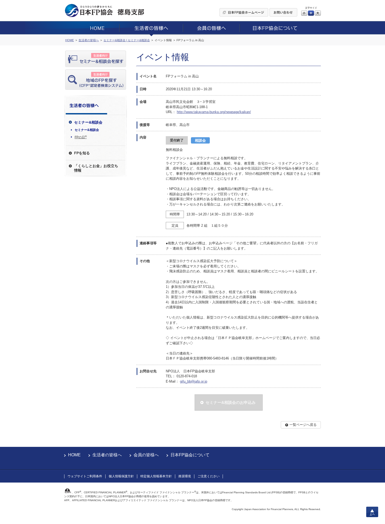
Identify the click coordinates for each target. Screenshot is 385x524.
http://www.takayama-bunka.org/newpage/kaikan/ (214, 112)
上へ (372, 511)
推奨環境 (184, 476)
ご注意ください (208, 476)
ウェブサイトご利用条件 (85, 476)
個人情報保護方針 (121, 476)
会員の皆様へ (146, 455)
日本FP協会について (190, 455)
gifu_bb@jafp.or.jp (193, 381)
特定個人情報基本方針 (156, 476)
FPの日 (81, 137)
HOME (74, 455)
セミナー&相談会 (87, 130)
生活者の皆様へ (107, 455)
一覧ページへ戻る (303, 425)
